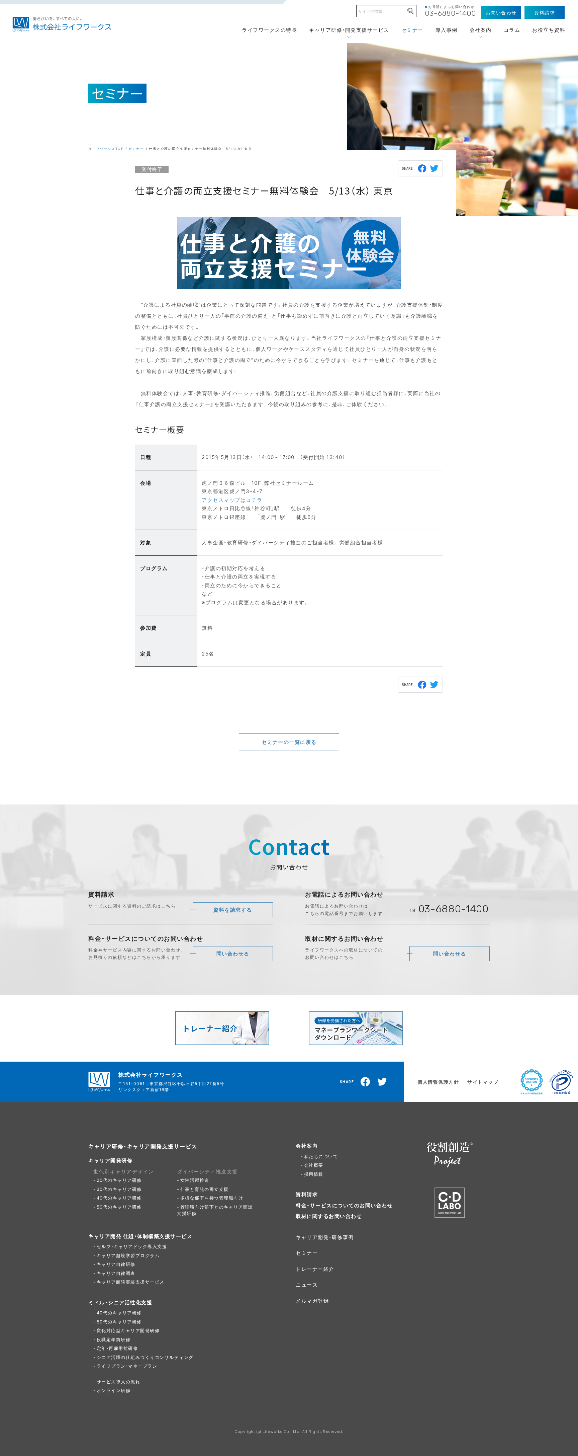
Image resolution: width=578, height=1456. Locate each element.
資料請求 (307, 1194)
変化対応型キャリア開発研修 (128, 1330)
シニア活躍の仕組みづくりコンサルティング (145, 1357)
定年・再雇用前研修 (117, 1348)
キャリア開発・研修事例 (325, 1237)
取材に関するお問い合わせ (329, 1216)
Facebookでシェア (422, 168)
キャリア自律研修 (116, 1264)
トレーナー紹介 (315, 1269)
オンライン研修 (114, 1390)
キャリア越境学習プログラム (128, 1255)
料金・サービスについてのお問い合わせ (344, 1205)
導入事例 (447, 29)
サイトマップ (482, 1081)
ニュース (307, 1284)
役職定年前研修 (114, 1339)
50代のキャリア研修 (119, 1207)
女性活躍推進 (194, 1180)
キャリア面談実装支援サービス (131, 1282)
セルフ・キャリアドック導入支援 (132, 1246)
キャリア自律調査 (116, 1273)
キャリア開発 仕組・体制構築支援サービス (140, 1236)
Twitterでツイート (434, 168)
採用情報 (313, 1174)
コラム (512, 29)
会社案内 (481, 29)
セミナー (412, 29)
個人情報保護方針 (438, 1081)
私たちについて (321, 1156)
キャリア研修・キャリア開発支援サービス (142, 1146)
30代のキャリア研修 (119, 1189)
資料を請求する (232, 909)
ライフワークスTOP (105, 148)
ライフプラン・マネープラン (127, 1366)
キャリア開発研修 (110, 1160)
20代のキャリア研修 (119, 1180)
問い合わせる (233, 953)
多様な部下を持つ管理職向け (212, 1198)
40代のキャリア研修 (119, 1198)
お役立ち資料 (548, 29)
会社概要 (313, 1165)
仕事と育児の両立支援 (204, 1189)
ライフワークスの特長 (269, 29)
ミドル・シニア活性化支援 (120, 1302)
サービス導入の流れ (118, 1381)
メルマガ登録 (312, 1300)
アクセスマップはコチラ (232, 500)
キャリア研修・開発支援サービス (349, 29)
